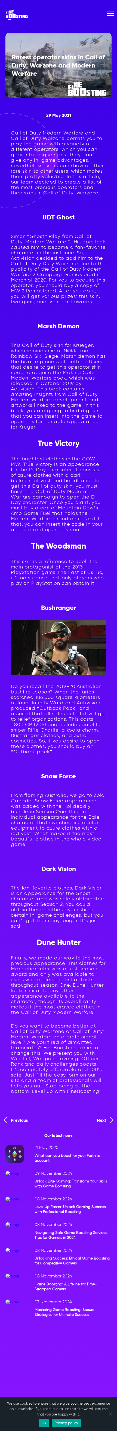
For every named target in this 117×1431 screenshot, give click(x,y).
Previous (19, 1120)
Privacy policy (66, 1423)
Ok (44, 1423)
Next (101, 1120)
